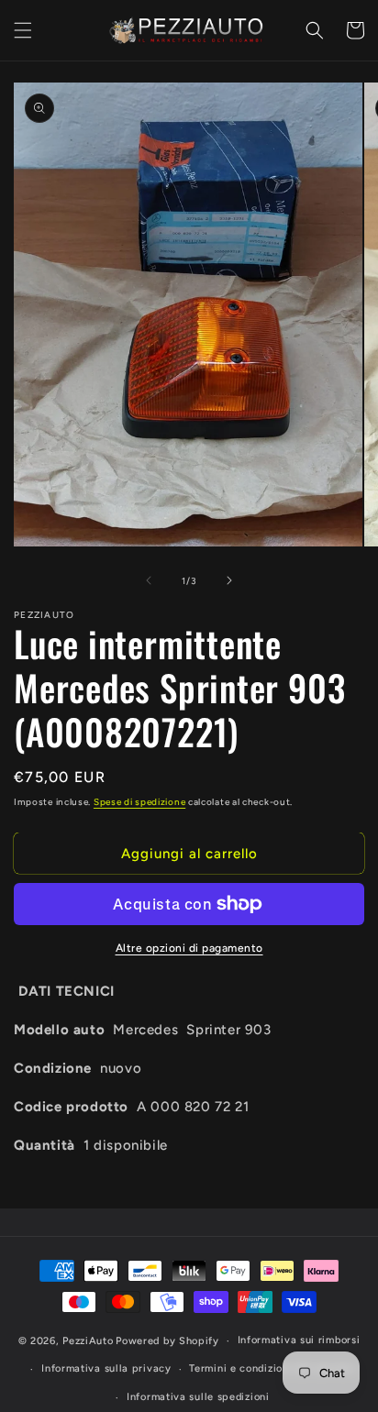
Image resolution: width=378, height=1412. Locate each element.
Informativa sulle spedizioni (198, 1397)
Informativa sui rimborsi (299, 1340)
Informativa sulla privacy (106, 1368)
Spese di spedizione (139, 802)
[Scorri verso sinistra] (148, 580)
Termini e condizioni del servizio (271, 1368)
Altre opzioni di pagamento (189, 948)
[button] (23, 30)
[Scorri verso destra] (229, 580)
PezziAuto (87, 1341)
